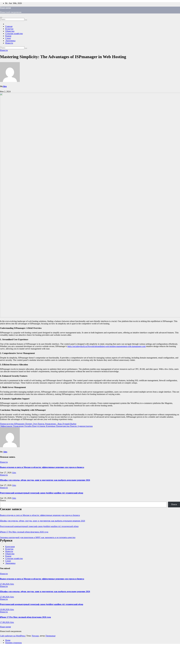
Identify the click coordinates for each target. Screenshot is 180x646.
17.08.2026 (5, 622)
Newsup (35, 636)
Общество (9, 31)
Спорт (8, 38)
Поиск (3, 500)
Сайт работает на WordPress (12, 636)
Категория (10, 546)
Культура (9, 29)
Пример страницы (13, 643)
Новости (9, 43)
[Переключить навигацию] (1, 17)
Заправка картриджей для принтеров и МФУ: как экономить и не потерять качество (37, 537)
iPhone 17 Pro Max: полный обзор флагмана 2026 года (24, 532)
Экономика (10, 41)
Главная (8, 26)
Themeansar (50, 636)
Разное (8, 36)
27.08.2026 (5, 584)
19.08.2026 (5, 609)
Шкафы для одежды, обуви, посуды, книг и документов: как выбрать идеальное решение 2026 (45, 480)
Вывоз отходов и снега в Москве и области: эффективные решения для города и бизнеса (42, 467)
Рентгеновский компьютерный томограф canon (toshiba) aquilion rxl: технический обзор (41, 493)
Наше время (5, 8)
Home (7, 640)
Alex (5, 86)
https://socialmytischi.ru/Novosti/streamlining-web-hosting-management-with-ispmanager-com (106, 346)
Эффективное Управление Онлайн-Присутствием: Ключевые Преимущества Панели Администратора (46, 426)
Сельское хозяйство (14, 33)
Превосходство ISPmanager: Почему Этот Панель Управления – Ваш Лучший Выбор (38, 424)
